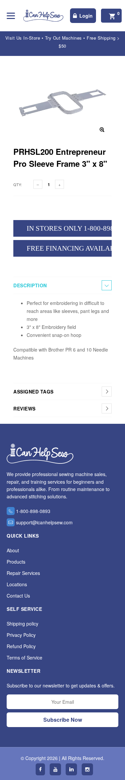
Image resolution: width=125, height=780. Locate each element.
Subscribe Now (62, 719)
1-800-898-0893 (33, 511)
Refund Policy (21, 646)
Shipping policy (22, 623)
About (13, 550)
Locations (17, 584)
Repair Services (23, 573)
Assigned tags (33, 391)
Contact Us (18, 595)
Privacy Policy (21, 635)
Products (16, 561)
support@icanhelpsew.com (44, 522)
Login (86, 15)
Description (30, 285)
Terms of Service (24, 657)
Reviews (24, 408)
